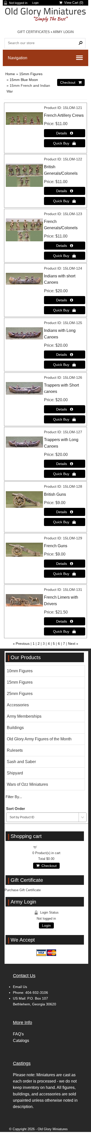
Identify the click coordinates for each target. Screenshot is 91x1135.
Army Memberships (24, 716)
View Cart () (72, 3)
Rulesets (15, 750)
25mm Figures (20, 693)
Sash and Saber (21, 762)
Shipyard (15, 773)
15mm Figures (30, 74)
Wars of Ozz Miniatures (27, 784)
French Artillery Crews (64, 115)
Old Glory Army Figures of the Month (39, 739)
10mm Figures (20, 671)
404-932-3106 (36, 993)
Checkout (48, 865)
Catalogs (21, 1040)
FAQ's (18, 1034)
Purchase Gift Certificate (23, 890)
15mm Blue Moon (24, 80)
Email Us (20, 987)
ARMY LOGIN (63, 32)
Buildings (15, 727)
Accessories (18, 705)
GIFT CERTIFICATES (33, 32)
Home (10, 74)
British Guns (55, 494)
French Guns (55, 546)
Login (35, 3)
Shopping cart (49, 847)
